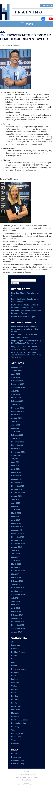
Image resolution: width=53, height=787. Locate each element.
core (13, 662)
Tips (13, 730)
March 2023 (16, 398)
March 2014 (16, 612)
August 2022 (16, 418)
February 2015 (17, 581)
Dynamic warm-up (18, 669)
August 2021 (16, 455)
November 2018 (17, 537)
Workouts (15, 744)
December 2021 (17, 442)
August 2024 (16, 371)
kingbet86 (15, 346)
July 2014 (15, 598)
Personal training (18, 723)
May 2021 (15, 466)
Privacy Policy (26, 780)
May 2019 (15, 516)
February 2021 (17, 476)
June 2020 (15, 503)
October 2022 (16, 415)
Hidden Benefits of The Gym (23, 317)
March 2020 (16, 513)
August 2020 (16, 496)
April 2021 (15, 469)
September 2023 (18, 388)
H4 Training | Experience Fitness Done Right (5, 12)
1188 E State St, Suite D (29, 777)
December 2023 (17, 384)
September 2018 (18, 544)
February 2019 (17, 527)
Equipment (16, 672)
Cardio (14, 655)
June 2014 (15, 601)
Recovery (15, 727)
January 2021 (16, 479)
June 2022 (15, 425)
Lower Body (16, 706)
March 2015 (16, 578)
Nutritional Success (19, 720)
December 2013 (17, 622)
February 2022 (17, 435)
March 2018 (16, 564)
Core (13, 659)
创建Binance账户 (18, 327)
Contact (26, 782)
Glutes (14, 686)
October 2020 (16, 489)
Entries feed (16, 757)
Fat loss (14, 679)
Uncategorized (17, 733)
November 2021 (17, 445)
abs (12, 642)
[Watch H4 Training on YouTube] (50, 19)
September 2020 (18, 493)
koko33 (14, 335)
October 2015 (16, 567)
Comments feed (17, 760)
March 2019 (16, 523)
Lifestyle (14, 703)
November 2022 (17, 411)
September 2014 (18, 595)
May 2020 (15, 506)
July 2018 (15, 550)
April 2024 (15, 377)
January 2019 (16, 530)
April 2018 (15, 561)
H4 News (14, 689)
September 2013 (18, 629)
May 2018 (15, 557)
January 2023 (16, 405)
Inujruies (15, 700)
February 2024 (17, 381)
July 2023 (15, 391)
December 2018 (17, 533)
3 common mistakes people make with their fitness (24, 329)
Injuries (14, 696)
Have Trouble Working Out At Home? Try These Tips (26, 354)
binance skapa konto (20, 352)
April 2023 (15, 394)
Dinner (14, 666)
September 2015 (18, 571)
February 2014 (17, 615)
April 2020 (15, 510)
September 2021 (18, 452)
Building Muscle (18, 652)
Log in (14, 754)
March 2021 (16, 472)
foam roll (15, 683)
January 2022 (16, 438)
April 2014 (15, 608)
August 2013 (16, 632)
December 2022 (17, 408)
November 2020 (17, 486)
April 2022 (15, 432)
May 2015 (15, 574)
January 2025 (16, 367)
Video (13, 740)
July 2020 (15, 499)
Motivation (15, 710)
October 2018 (16, 540)
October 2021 (16, 449)
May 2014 (15, 605)
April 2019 (15, 520)
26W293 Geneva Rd (29, 774)
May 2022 (15, 428)
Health (14, 693)
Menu (28, 23)
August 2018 (16, 547)
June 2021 (15, 462)
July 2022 (15, 422)
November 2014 (17, 588)
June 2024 (15, 374)
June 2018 (15, 554)
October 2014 (16, 591)
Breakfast (15, 649)
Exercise (14, 676)
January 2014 (16, 618)
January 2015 (16, 584)
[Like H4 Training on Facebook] (43, 19)
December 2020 (17, 483)
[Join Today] (46, 5)
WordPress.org (17, 764)
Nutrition (15, 716)
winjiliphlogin (17, 341)
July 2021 (15, 459)
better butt (15, 645)
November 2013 (17, 625)
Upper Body (16, 737)
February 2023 (17, 401)
